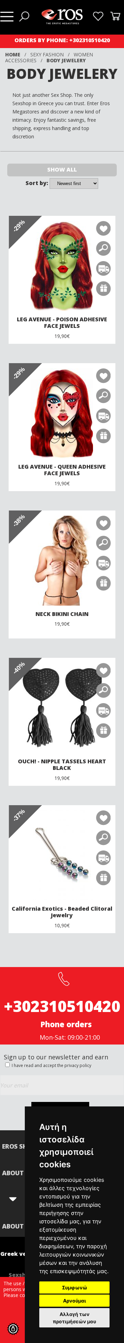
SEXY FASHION (47, 54)
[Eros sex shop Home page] (62, 22)
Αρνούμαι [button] (74, 1301)
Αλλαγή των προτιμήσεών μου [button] (74, 1317)
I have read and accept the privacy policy (51, 1065)
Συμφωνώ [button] (74, 1287)
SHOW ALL (62, 169)
